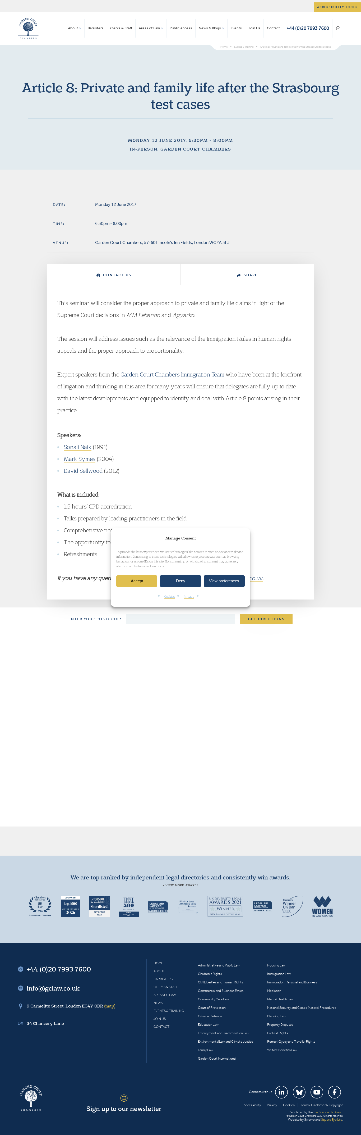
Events (236, 28)
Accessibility (252, 1105)
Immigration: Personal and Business (292, 982)
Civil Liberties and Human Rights (220, 982)
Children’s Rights (210, 974)
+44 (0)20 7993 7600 (307, 28)
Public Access (181, 28)
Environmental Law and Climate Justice (225, 1041)
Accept (137, 581)
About (73, 28)
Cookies (169, 596)
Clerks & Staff (121, 28)
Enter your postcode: (95, 619)
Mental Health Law (280, 999)
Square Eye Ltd (331, 1120)
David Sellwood (83, 470)
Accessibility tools (337, 7)
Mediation (274, 991)
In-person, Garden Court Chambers (180, 149)
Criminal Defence (210, 1016)
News (158, 1003)
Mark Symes (79, 458)
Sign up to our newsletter (123, 1109)
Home (158, 963)
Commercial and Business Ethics (220, 991)
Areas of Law (149, 28)
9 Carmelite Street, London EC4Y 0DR (71, 1006)
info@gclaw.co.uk (53, 988)
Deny (180, 581)
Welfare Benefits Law (282, 1050)
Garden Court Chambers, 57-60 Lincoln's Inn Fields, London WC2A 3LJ (162, 242)
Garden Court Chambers (28, 28)
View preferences (224, 581)
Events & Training (169, 1011)
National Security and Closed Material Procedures (301, 1008)
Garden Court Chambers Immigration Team (172, 374)
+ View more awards (180, 885)
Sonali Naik (77, 446)
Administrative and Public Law (219, 965)
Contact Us (116, 275)
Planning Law (276, 1016)
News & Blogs (210, 28)
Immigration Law (279, 974)
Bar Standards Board (327, 1112)
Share (250, 275)
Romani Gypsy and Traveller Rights (291, 1041)
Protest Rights (277, 1033)
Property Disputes (280, 1025)
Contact (273, 28)
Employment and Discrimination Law (223, 1033)
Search (337, 28)
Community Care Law (213, 999)
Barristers (96, 28)
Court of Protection (212, 1008)
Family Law (205, 1050)
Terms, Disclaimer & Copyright (322, 1105)
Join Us (254, 28)
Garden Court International (217, 1058)
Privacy (189, 596)
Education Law (208, 1025)
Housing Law (276, 965)
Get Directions (266, 619)
